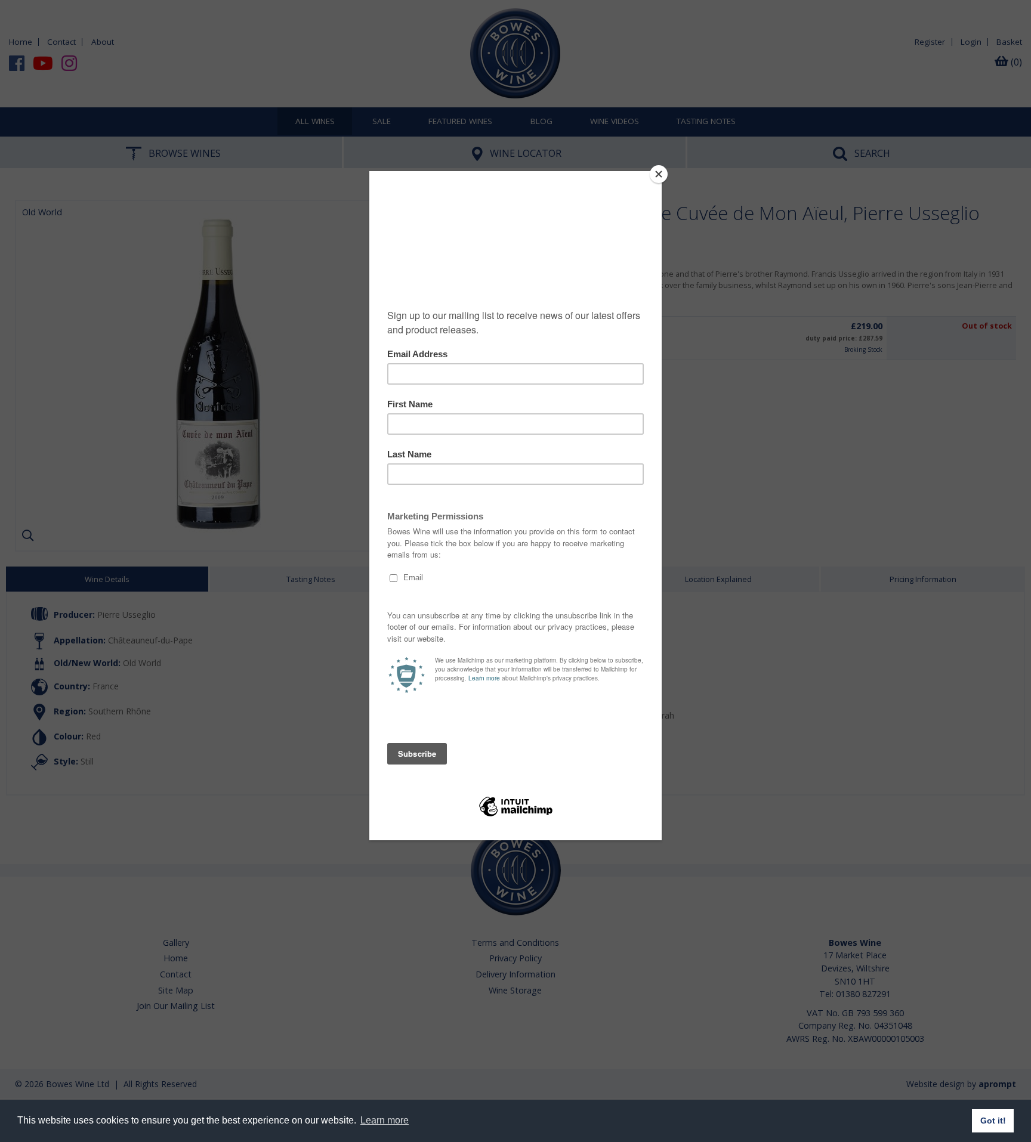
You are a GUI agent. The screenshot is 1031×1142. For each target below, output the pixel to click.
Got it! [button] (993, 1120)
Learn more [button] (384, 1120)
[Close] (659, 174)
